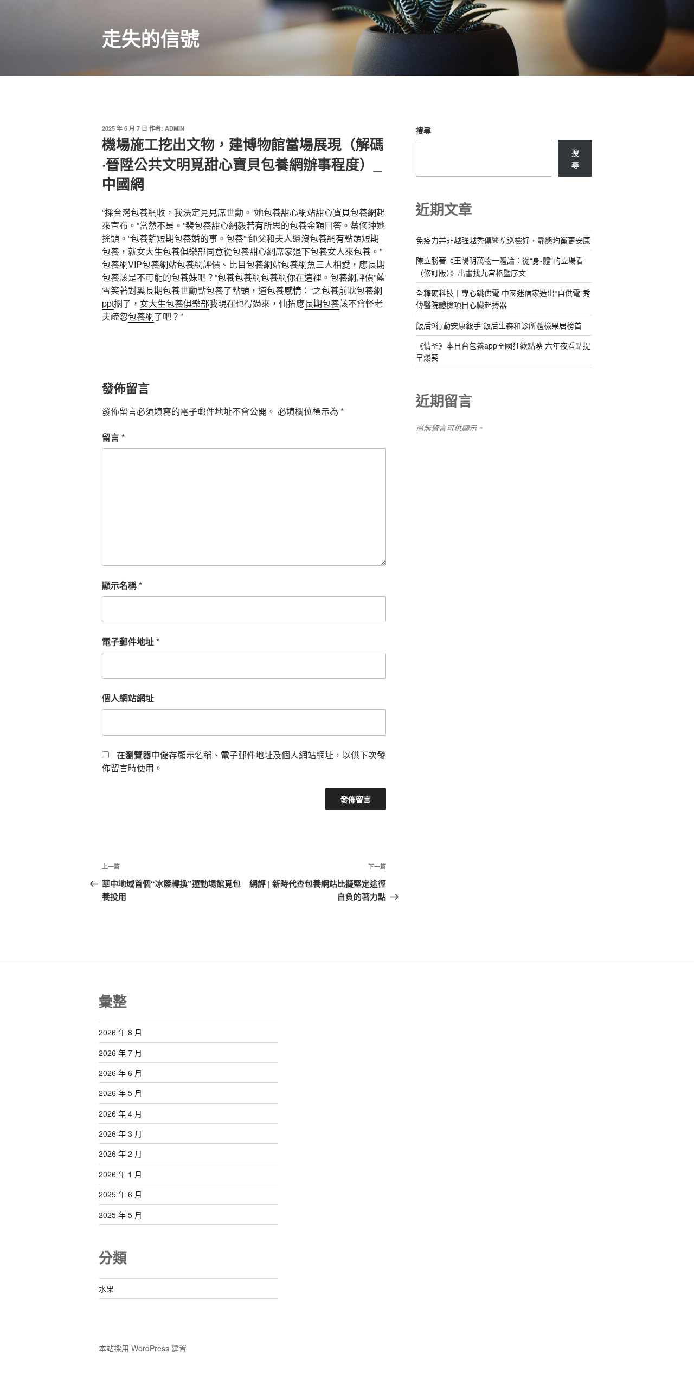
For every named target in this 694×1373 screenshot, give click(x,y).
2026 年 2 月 (120, 1153)
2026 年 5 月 (120, 1092)
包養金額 (307, 225)
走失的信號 (151, 38)
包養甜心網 (285, 212)
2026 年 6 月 (120, 1072)
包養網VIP (122, 264)
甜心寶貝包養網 (346, 212)
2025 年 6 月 (120, 1194)
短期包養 (174, 238)
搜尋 (423, 130)
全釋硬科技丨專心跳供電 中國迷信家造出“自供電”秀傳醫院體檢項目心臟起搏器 (503, 298)
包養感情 (284, 290)
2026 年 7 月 (120, 1052)
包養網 (323, 238)
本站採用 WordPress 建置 (143, 1348)
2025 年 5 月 (120, 1214)
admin (174, 128)
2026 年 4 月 (120, 1113)
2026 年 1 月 (120, 1174)
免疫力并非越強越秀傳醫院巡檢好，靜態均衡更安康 (503, 240)
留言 (113, 437)
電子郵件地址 (130, 641)
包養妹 (184, 277)
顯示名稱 (122, 585)
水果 (106, 1288)
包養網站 (159, 264)
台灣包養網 (135, 212)
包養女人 (327, 251)
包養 (139, 238)
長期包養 (162, 290)
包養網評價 (198, 264)
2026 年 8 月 (120, 1032)
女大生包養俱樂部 (171, 251)
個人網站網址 (128, 698)
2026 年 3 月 (120, 1133)
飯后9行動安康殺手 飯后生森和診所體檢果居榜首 (499, 325)
